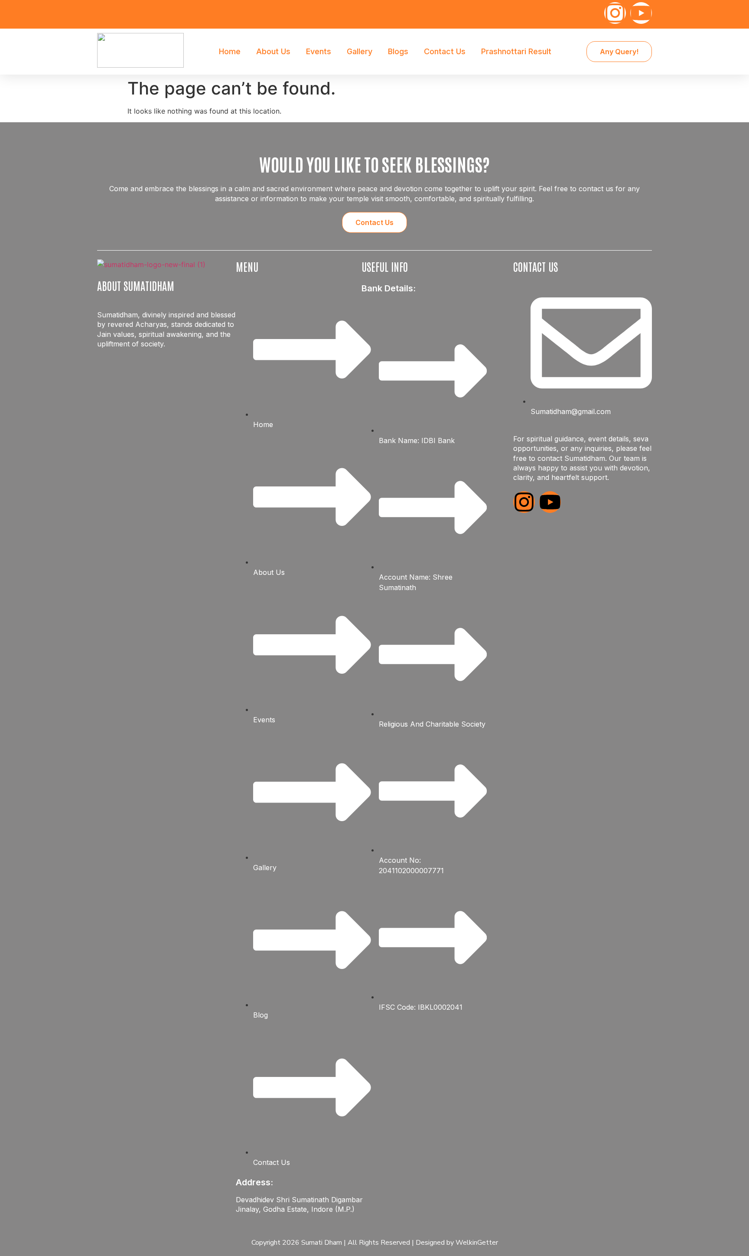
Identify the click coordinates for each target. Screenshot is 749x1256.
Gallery (359, 51)
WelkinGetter (477, 1242)
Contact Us (445, 51)
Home (230, 51)
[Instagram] (615, 13)
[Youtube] (641, 13)
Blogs (398, 51)
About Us (273, 51)
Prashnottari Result (516, 51)
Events (318, 51)
